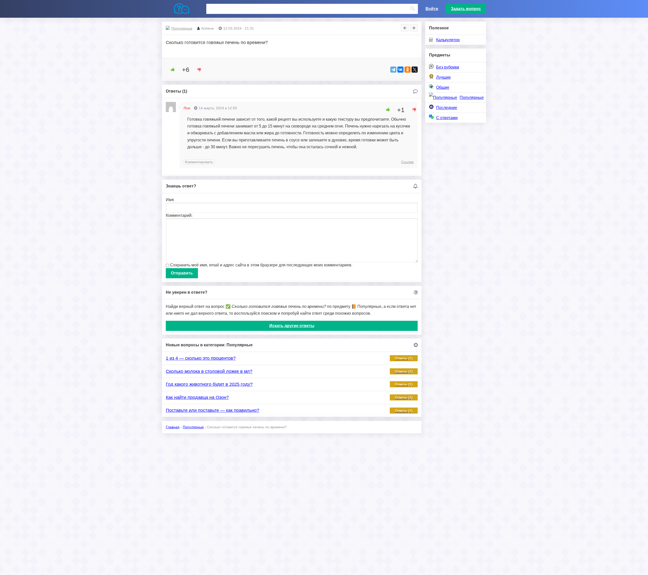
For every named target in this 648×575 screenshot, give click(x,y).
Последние (446, 107)
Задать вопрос (466, 9)
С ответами (447, 118)
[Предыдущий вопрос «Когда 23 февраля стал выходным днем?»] (405, 28)
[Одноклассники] (407, 70)
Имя (170, 200)
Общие (442, 87)
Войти (432, 9)
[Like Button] (171, 70)
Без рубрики (447, 67)
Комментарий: (179, 215)
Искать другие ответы (291, 326)
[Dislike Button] (197, 70)
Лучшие (443, 77)
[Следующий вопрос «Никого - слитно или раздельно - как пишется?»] (414, 28)
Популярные (472, 97)
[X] (415, 70)
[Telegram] (393, 70)
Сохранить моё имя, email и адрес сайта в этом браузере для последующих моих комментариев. (261, 265)
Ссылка (407, 162)
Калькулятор (448, 40)
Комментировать (199, 162)
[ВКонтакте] (400, 70)
